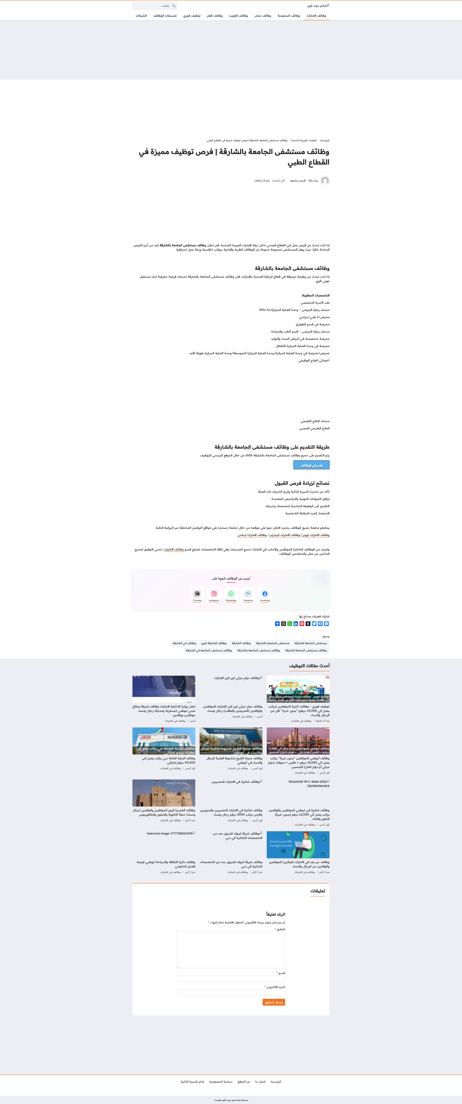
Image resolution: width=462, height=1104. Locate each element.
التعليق (280, 929)
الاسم (281, 973)
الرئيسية (325, 140)
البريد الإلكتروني (275, 986)
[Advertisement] (231, 50)
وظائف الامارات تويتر (316, 535)
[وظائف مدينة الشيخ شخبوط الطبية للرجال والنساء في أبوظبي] (231, 751)
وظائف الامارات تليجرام (285, 535)
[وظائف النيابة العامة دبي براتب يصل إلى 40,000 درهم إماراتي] (163, 751)
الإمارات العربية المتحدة (304, 140)
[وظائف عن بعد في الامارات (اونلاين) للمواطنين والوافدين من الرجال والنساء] (298, 853)
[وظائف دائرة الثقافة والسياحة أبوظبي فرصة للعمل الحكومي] (163, 853)
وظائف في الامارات (301, 720)
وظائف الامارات (174, 549)
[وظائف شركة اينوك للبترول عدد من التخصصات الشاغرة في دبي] (231, 853)
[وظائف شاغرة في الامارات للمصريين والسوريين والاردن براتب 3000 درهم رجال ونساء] (231, 803)
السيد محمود (298, 180)
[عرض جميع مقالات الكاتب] (325, 180)
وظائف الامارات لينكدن (252, 535)
